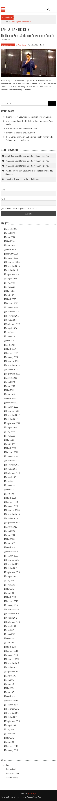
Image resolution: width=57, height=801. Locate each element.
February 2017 (12, 700)
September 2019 (13, 572)
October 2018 (11, 617)
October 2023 (12, 369)
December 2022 (12, 411)
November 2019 (12, 564)
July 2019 (10, 580)
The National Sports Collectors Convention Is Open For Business (28, 37)
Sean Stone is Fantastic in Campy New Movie (32, 156)
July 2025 (10, 282)
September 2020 (13, 522)
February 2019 (12, 601)
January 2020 (12, 555)
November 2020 (13, 514)
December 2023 (12, 361)
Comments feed (12, 773)
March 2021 (11, 497)
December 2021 (12, 460)
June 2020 (11, 535)
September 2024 (13, 324)
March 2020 (11, 547)
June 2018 (10, 634)
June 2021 (10, 485)
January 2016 (12, 750)
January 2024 (12, 357)
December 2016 (12, 708)
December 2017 (12, 659)
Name (3, 190)
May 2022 (10, 440)
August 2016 (11, 725)
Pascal (8, 179)
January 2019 (12, 605)
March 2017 (11, 696)
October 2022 (12, 419)
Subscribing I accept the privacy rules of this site (20, 208)
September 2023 (13, 373)
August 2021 (11, 477)
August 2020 (11, 526)
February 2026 (12, 253)
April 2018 (10, 642)
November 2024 (12, 315)
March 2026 (11, 249)
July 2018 (10, 630)
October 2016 (11, 717)
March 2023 (11, 398)
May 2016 (10, 737)
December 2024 (12, 311)
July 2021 (10, 481)
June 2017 (10, 684)
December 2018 (12, 609)
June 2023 (10, 386)
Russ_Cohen (22, 45)
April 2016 (10, 742)
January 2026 (12, 258)
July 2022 (10, 431)
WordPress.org (12, 777)
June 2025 (10, 286)
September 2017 (13, 671)
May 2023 (10, 390)
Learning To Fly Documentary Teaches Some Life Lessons (29, 116)
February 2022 (12, 452)
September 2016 (13, 721)
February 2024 (12, 353)
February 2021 (12, 502)
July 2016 (10, 729)
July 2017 (10, 679)
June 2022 (10, 435)
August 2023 (11, 377)
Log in (8, 765)
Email (3, 199)
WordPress (15, 797)
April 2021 (10, 493)
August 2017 (11, 675)
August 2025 (11, 278)
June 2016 (10, 733)
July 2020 (10, 531)
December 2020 (13, 510)
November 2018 (12, 613)
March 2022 (11, 448)
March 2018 (11, 646)
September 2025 (13, 274)
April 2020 (10, 543)
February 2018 (12, 651)
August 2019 (11, 576)
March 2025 (11, 299)
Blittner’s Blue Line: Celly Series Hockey (21, 128)
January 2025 (12, 307)
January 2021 (12, 506)
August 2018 (11, 626)
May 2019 (10, 588)
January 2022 (12, 456)
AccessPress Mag (34, 797)
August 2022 (11, 427)
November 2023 (13, 365)
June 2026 (11, 237)
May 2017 (10, 688)
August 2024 (11, 328)
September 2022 (13, 423)
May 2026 (10, 241)
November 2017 (12, 663)
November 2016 (12, 713)
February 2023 (12, 402)
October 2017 (11, 667)
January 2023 (12, 406)
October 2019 (11, 568)
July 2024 (10, 332)
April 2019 (10, 593)
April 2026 (10, 245)
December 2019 (12, 560)
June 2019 (10, 584)
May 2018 (10, 638)
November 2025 (13, 266)
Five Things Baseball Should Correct (20, 132)
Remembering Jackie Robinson (26, 179)
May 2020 (10, 539)
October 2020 (12, 518)
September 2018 (13, 622)
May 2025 (10, 291)
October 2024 (11, 320)
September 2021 (13, 473)
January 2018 (12, 655)
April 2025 (10, 295)
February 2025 (12, 303)
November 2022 (13, 415)
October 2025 (12, 270)
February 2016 (12, 746)
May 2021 (10, 489)
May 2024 (10, 340)
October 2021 (11, 468)
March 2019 (11, 597)
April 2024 (10, 344)
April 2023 (10, 394)
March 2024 (11, 349)
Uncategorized (8, 45)
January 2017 (12, 704)
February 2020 (12, 551)
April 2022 (10, 444)
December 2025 (12, 262)
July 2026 (10, 233)
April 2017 (10, 692)
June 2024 (10, 336)
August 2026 (11, 229)
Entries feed (11, 769)
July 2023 (10, 382)
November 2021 (12, 464)
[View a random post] (51, 9)
